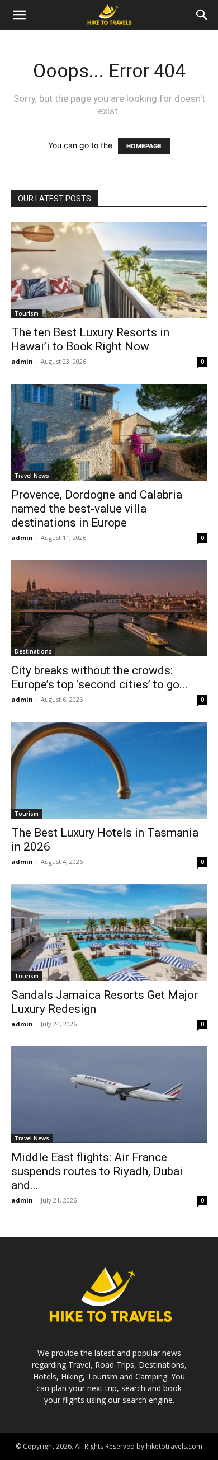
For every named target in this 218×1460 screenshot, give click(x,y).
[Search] (202, 15)
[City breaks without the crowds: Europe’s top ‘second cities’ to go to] (109, 608)
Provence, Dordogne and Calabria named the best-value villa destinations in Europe (96, 508)
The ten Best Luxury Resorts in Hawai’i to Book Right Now (90, 339)
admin (22, 361)
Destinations (33, 651)
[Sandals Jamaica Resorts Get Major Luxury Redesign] (109, 932)
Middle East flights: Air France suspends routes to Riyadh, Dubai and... (97, 1171)
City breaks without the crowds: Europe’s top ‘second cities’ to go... (99, 677)
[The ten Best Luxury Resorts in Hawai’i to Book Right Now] (109, 270)
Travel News (32, 476)
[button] (19, 15)
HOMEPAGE (144, 146)
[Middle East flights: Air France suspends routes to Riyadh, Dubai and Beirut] (109, 1094)
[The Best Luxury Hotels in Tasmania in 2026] (109, 770)
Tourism (27, 313)
